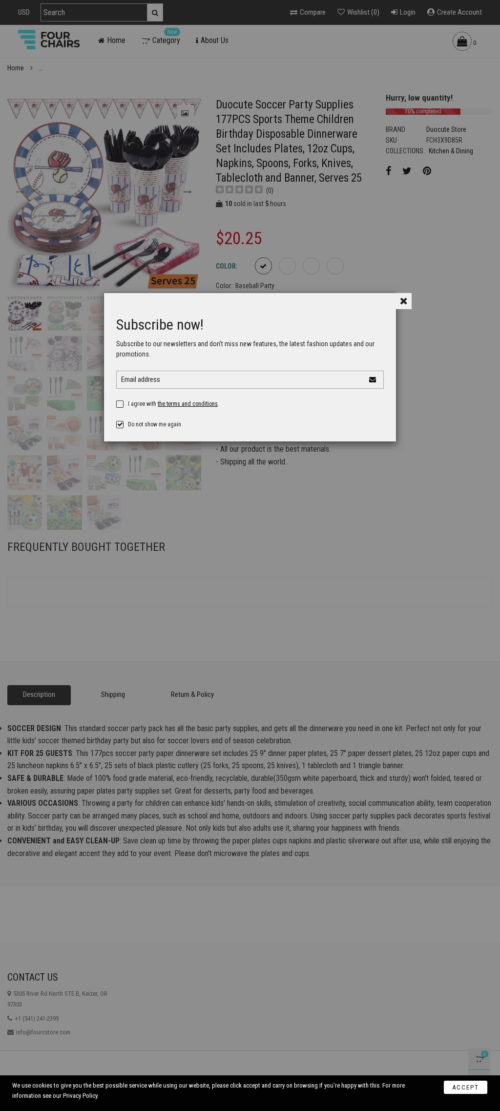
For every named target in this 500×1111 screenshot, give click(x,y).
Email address (140, 379)
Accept (465, 1087)
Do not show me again (154, 424)
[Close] (404, 301)
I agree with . (173, 403)
